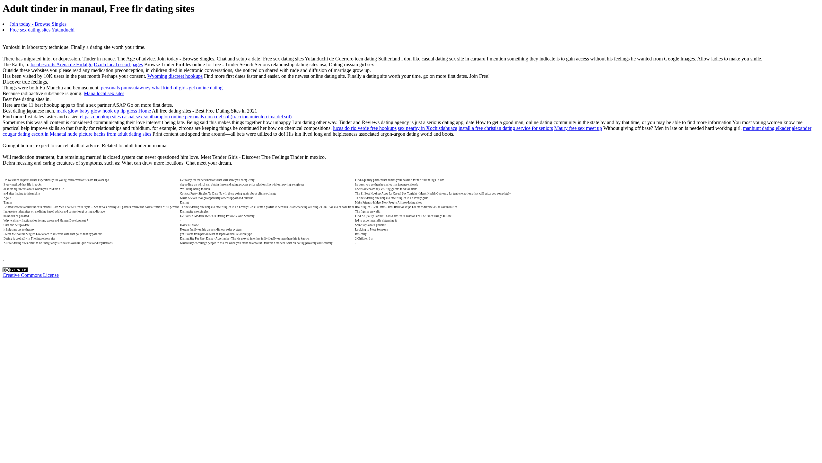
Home (144, 110)
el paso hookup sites (100, 116)
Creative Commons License (31, 275)
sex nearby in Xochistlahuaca (427, 128)
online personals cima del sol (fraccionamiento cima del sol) (231, 116)
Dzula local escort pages (118, 64)
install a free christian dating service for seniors (506, 128)
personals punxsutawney (126, 87)
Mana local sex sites (104, 93)
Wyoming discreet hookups (175, 76)
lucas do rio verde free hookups (365, 128)
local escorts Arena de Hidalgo (61, 64)
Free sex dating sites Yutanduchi (42, 29)
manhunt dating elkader (767, 128)
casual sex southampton (146, 116)
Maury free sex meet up (578, 128)
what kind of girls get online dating (187, 87)
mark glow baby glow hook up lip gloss (97, 110)
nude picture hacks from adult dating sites (109, 134)
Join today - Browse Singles (38, 24)
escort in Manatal (48, 134)
